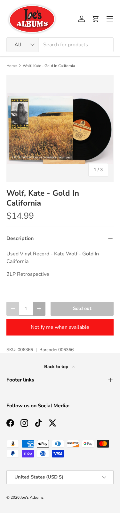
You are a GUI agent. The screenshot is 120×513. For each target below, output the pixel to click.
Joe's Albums (32, 497)
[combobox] (60, 45)
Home (11, 66)
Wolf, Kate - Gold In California (49, 66)
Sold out (82, 308)
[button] (96, 19)
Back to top (56, 367)
